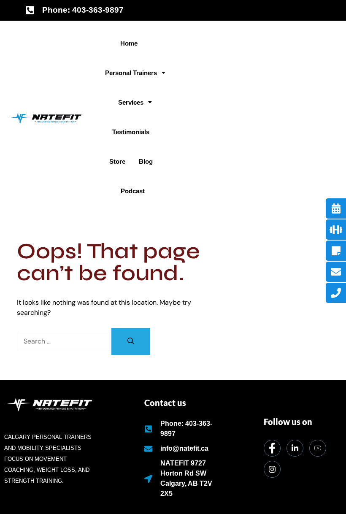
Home (129, 43)
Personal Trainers (131, 72)
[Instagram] (272, 469)
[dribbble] (317, 448)
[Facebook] (272, 448)
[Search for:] (64, 341)
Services (130, 102)
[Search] (130, 341)
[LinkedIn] (295, 448)
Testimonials (130, 131)
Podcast (133, 191)
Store (117, 161)
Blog (146, 161)
